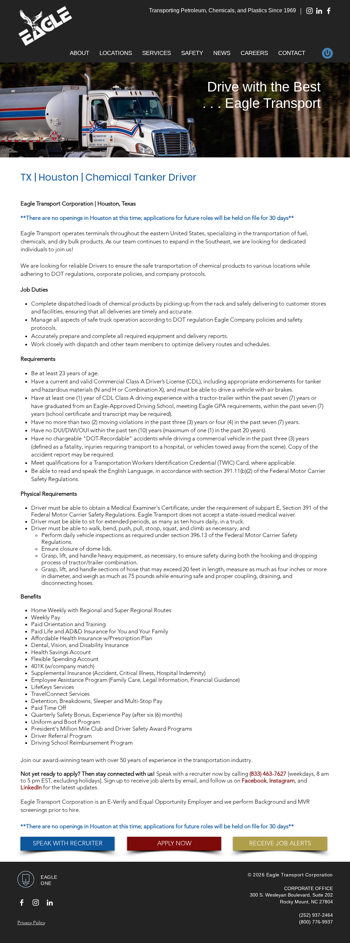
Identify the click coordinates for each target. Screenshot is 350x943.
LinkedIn (31, 787)
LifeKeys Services (52, 687)
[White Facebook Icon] (328, 10)
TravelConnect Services (60, 693)
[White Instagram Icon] (309, 10)
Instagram (282, 780)
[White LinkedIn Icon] (319, 10)
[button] (79, 53)
